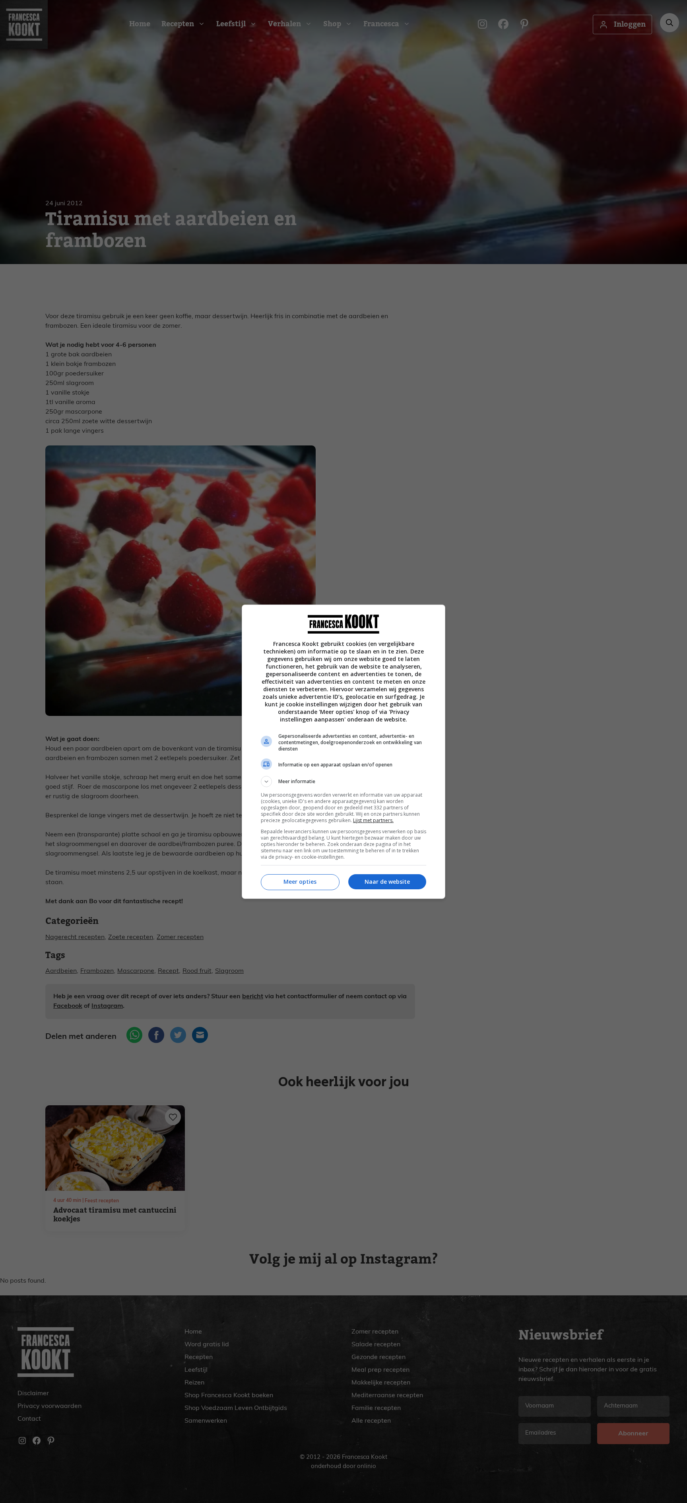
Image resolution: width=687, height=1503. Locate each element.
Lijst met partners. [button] (373, 820)
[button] (343, 781)
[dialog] (343, 752)
